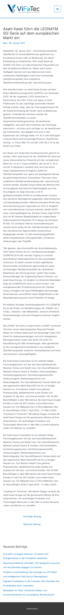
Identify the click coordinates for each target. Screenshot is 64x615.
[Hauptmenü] (57, 9)
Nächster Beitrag (31, 524)
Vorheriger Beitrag (32, 516)
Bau (5, 43)
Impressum (32, 608)
